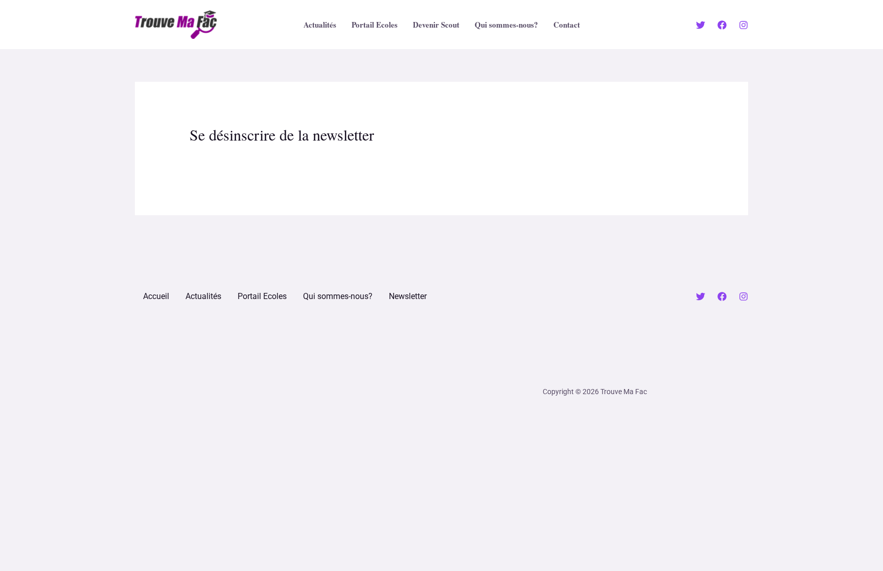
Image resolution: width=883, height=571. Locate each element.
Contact (566, 24)
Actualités (320, 24)
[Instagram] (743, 25)
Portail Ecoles (375, 24)
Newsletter (408, 296)
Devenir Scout (436, 24)
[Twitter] (700, 25)
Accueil (156, 296)
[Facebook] (722, 25)
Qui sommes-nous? (506, 24)
